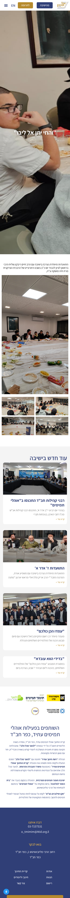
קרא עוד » (60, 519)
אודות (49, 871)
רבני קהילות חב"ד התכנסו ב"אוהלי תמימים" (37, 503)
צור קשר (21, 883)
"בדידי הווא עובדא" (49, 658)
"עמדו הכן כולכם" (50, 631)
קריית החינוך (21, 871)
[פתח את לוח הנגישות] (6, 892)
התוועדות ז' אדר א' (49, 568)
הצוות (49, 877)
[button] (6, 5)
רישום (49, 883)
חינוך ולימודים (21, 877)
